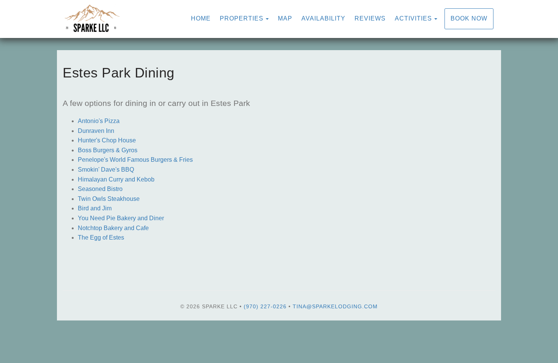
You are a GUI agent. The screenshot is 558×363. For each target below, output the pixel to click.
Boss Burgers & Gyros (107, 150)
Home (201, 18)
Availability (323, 18)
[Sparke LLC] (171, 19)
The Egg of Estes (101, 237)
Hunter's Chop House (107, 140)
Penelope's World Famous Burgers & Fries (135, 159)
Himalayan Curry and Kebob (116, 179)
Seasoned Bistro (100, 189)
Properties (241, 18)
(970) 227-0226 (265, 306)
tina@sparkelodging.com (335, 306)
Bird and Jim (95, 208)
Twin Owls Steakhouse (109, 199)
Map (285, 18)
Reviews (370, 18)
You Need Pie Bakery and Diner (121, 218)
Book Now (469, 18)
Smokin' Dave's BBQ (106, 169)
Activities (413, 18)
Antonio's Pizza (99, 121)
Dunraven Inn (96, 131)
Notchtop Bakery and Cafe (113, 228)
